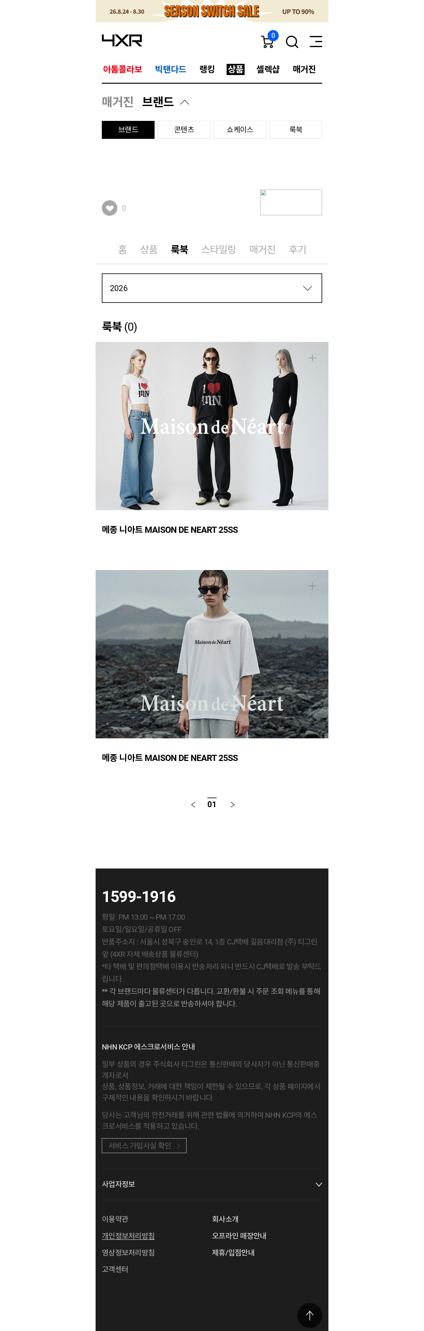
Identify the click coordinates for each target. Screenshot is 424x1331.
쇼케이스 (240, 130)
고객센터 (115, 1269)
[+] (312, 358)
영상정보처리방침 (128, 1253)
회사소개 (225, 1219)
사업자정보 (118, 1184)
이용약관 (115, 1219)
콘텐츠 (184, 130)
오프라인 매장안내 (239, 1236)
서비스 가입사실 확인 (139, 1146)
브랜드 (158, 102)
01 (212, 804)
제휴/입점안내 (233, 1253)
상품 (148, 250)
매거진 (262, 250)
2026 (119, 288)
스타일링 (218, 250)
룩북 (296, 130)
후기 (297, 250)
